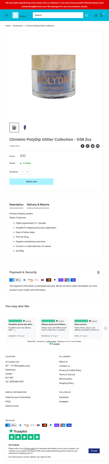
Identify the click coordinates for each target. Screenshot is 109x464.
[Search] (86, 15)
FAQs (8, 401)
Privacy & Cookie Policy (70, 370)
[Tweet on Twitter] (93, 146)
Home (8, 26)
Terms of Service (67, 374)
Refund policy (65, 378)
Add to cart (31, 181)
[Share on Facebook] (82, 146)
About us (63, 361)
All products (18, 26)
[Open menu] (6, 15)
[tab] (16, 205)
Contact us (64, 366)
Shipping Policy (66, 383)
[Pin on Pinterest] (87, 146)
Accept (94, 451)
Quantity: (14, 171)
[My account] (96, 15)
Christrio (14, 146)
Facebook (63, 397)
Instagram (63, 401)
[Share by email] (98, 146)
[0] (101, 15)
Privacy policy (30, 448)
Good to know (12, 406)
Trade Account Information (18, 397)
